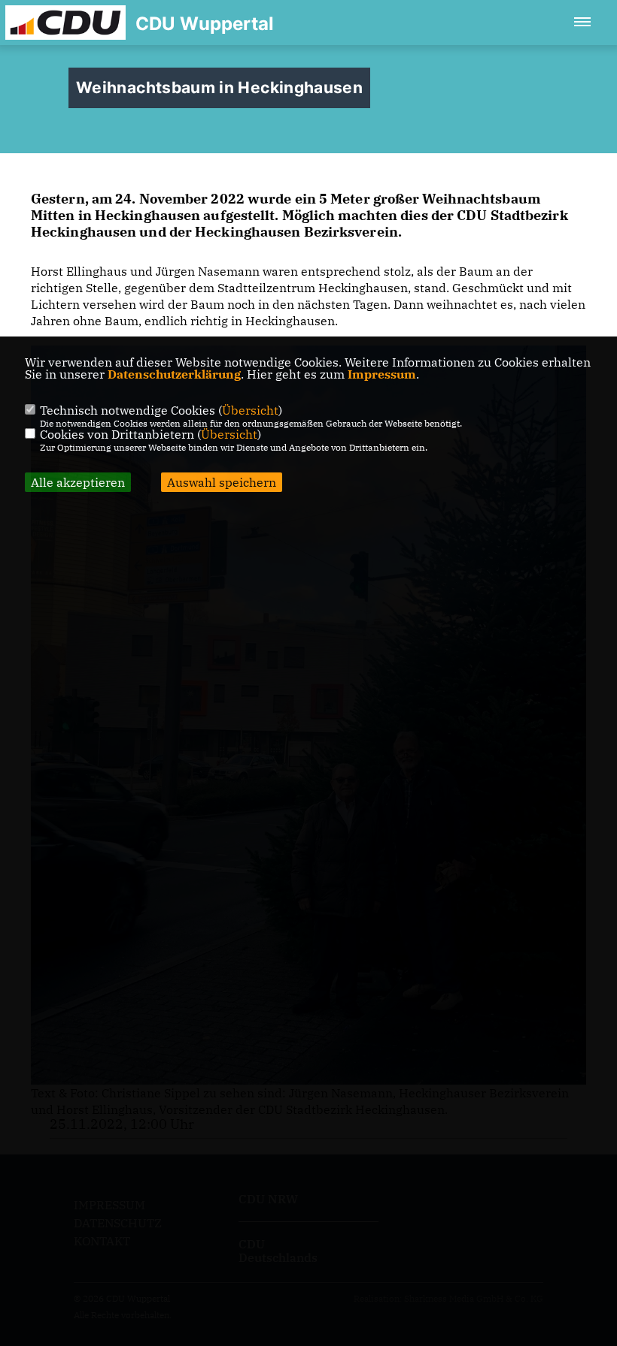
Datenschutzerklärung (174, 374)
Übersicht (250, 410)
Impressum (382, 374)
